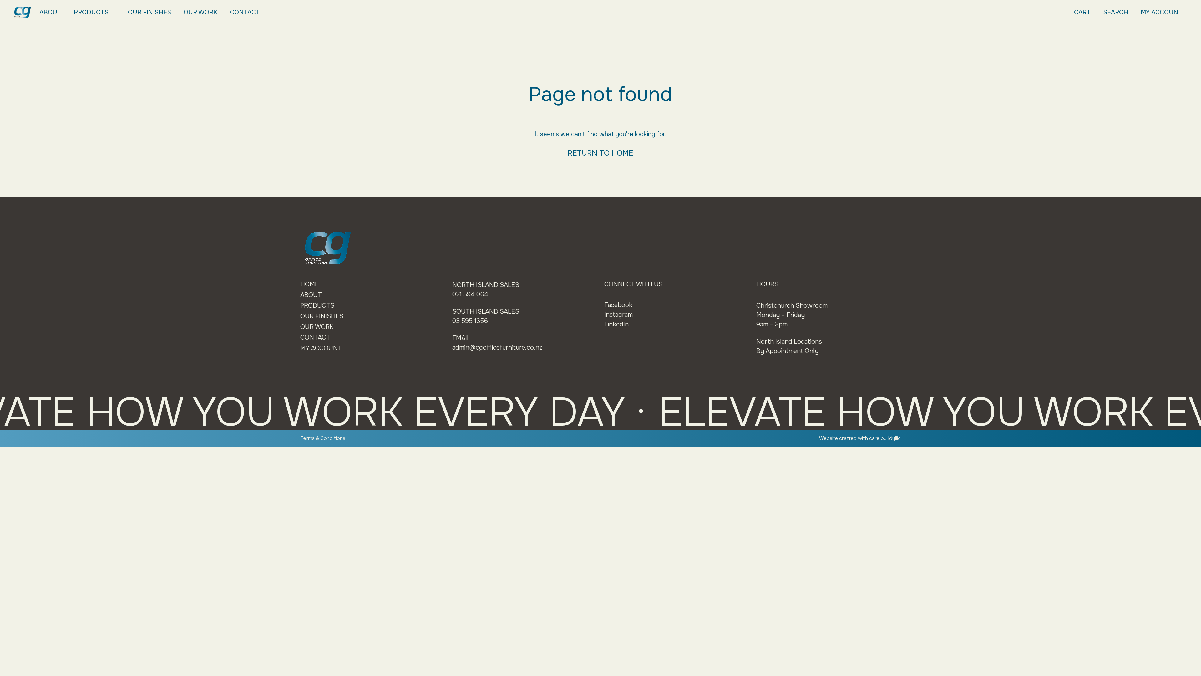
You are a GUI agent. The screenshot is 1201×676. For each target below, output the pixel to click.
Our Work (200, 12)
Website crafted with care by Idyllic (860, 438)
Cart (1082, 12)
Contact (245, 12)
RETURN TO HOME (600, 153)
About (50, 12)
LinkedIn (616, 324)
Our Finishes (149, 12)
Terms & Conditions (322, 438)
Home (309, 284)
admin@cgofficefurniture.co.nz (497, 347)
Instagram (618, 315)
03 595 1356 (470, 321)
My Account (1161, 12)
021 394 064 (470, 294)
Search (1115, 12)
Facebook (618, 305)
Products (91, 12)
